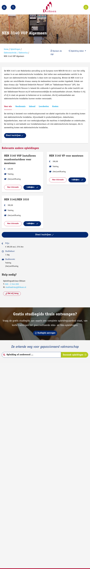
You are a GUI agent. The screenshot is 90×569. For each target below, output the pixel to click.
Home (6, 49)
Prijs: (7, 243)
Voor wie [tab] (8, 107)
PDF (56, 53)
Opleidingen (15, 49)
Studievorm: (10, 259)
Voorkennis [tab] (20, 107)
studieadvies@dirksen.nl (16, 287)
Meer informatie (13, 187)
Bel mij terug (13, 294)
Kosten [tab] (55, 107)
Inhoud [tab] (32, 107)
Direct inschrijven (13, 135)
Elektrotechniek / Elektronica (16, 53)
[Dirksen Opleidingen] (49, 7)
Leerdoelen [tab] (44, 107)
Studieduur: (10, 251)
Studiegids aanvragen (46, 333)
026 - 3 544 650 (12, 284)
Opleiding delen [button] (77, 51)
